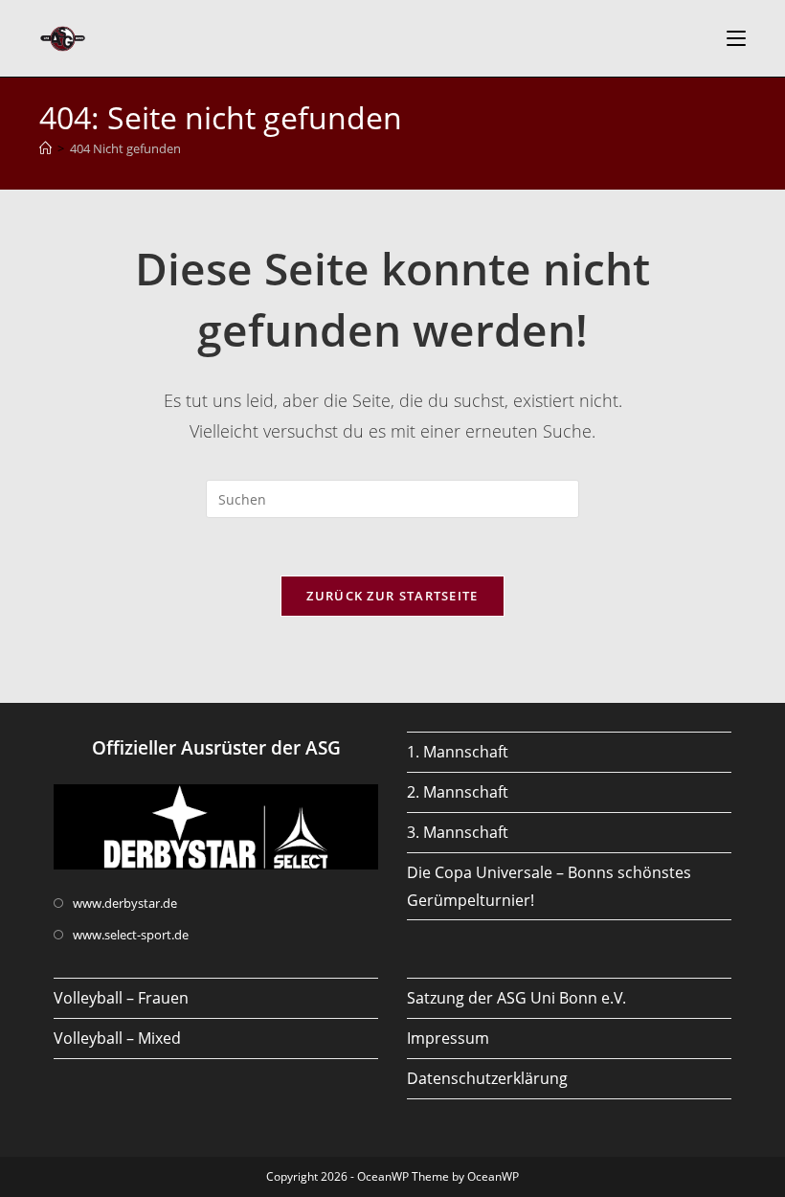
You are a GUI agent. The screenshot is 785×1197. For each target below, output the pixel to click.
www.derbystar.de (125, 903)
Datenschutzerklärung (487, 1078)
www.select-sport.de (131, 934)
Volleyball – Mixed (117, 1038)
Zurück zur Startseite (392, 595)
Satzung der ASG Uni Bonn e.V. (516, 997)
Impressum (448, 1038)
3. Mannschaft (457, 832)
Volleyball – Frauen (121, 997)
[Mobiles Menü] (736, 38)
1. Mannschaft (457, 751)
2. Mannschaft (457, 791)
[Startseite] (45, 148)
